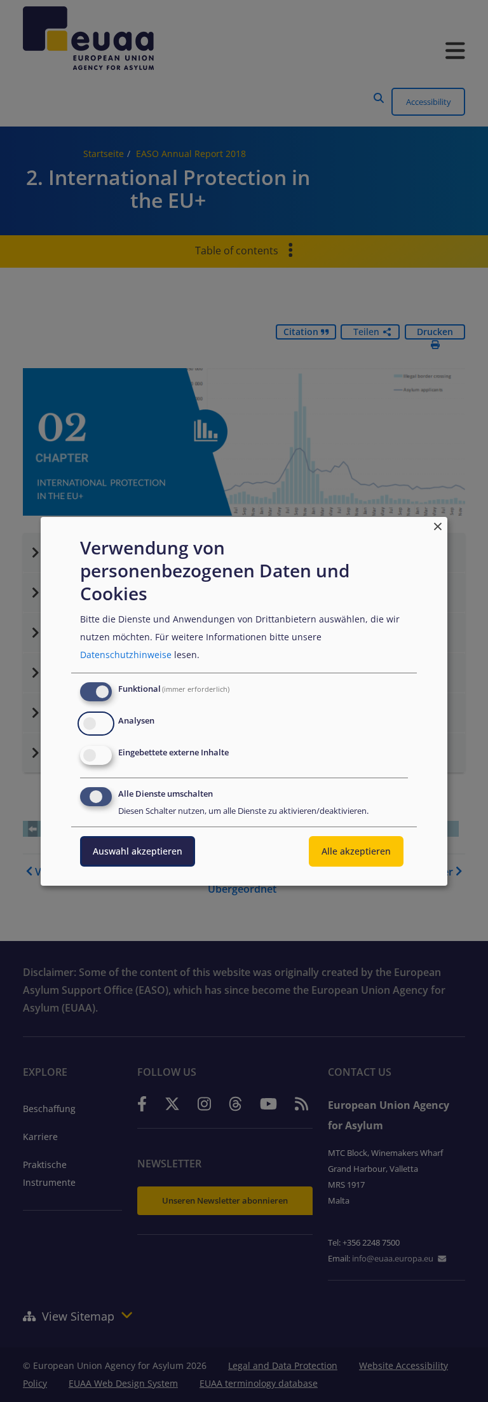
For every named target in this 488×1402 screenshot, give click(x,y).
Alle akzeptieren (356, 851)
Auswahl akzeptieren (137, 851)
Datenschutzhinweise (126, 655)
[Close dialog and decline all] (437, 524)
